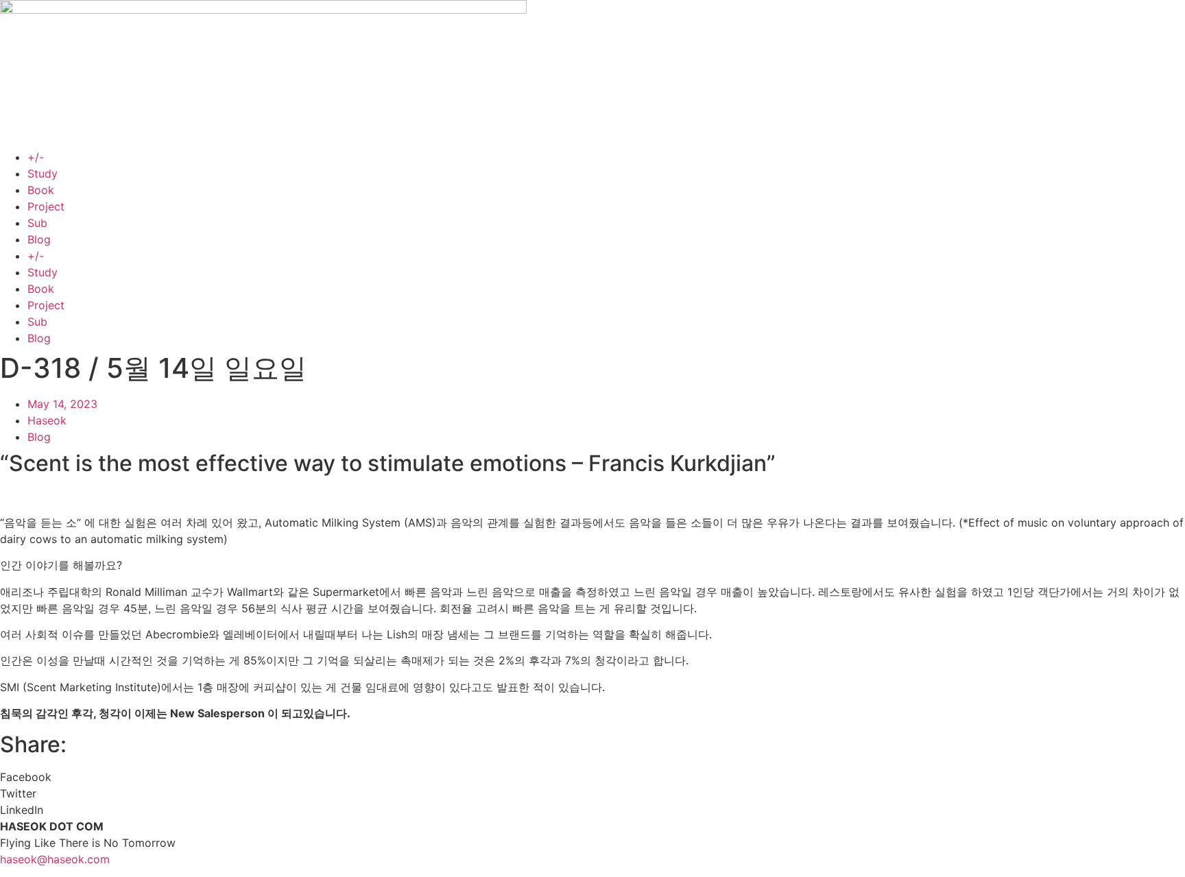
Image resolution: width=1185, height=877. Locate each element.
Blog (39, 239)
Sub (37, 223)
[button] (592, 777)
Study (42, 173)
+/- (35, 157)
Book (40, 190)
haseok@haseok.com (55, 859)
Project (45, 206)
